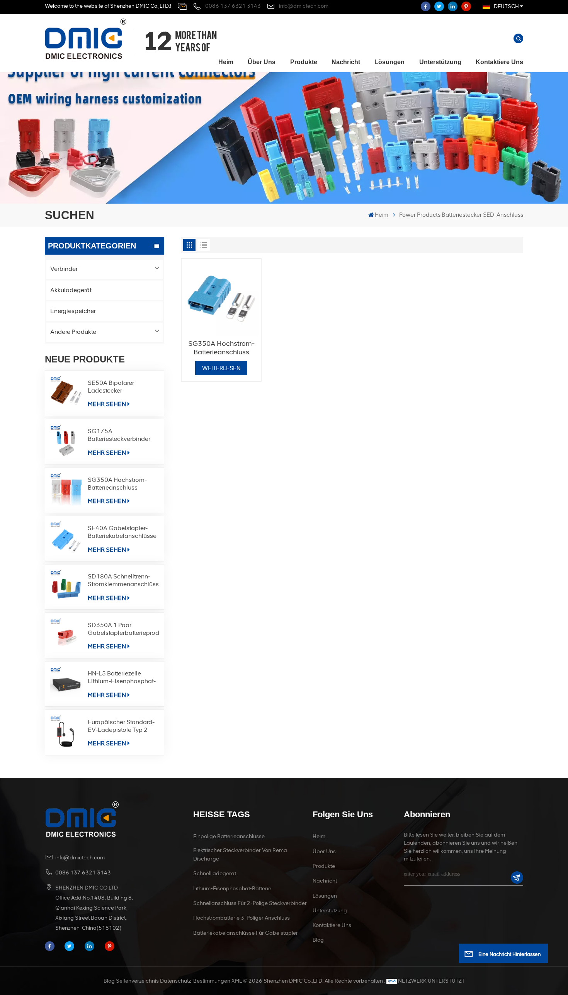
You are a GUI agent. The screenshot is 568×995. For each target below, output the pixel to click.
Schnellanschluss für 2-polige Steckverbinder (250, 903)
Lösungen (389, 62)
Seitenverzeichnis (137, 981)
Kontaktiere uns (499, 62)
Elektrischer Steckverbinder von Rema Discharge (240, 854)
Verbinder (64, 268)
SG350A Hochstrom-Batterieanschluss (117, 483)
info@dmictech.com (303, 6)
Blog (318, 940)
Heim (225, 62)
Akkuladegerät (71, 290)
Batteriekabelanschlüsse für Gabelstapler (245, 933)
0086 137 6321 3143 (233, 6)
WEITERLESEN (221, 368)
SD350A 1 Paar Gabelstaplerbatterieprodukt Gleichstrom (123, 629)
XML (236, 981)
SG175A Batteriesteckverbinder (119, 434)
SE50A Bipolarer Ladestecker (111, 386)
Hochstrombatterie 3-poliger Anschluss (241, 918)
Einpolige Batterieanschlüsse (229, 836)
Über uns (261, 62)
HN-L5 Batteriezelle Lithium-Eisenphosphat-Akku (122, 677)
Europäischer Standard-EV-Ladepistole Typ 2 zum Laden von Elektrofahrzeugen (121, 726)
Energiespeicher (73, 311)
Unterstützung (440, 62)
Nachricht (346, 62)
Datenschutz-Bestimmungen (195, 981)
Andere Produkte (73, 331)
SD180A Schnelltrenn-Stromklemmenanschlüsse (123, 580)
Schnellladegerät (214, 873)
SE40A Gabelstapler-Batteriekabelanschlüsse (122, 531)
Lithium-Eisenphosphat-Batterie (232, 888)
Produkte (303, 62)
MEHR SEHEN (107, 404)
